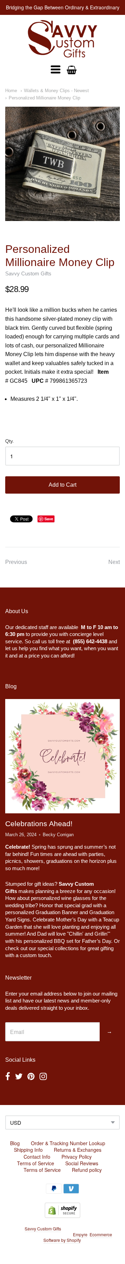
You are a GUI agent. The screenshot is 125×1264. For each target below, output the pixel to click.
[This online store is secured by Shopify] (62, 1216)
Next (114, 562)
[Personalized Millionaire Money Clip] (62, 164)
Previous (16, 562)
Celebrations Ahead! (39, 824)
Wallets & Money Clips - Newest (56, 90)
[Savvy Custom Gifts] (62, 39)
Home (11, 90)
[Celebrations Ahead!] (62, 756)
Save (48, 518)
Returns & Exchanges (77, 1149)
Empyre (80, 1234)
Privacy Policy (76, 1156)
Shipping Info (28, 1149)
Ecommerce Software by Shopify (77, 1237)
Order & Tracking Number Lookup (68, 1143)
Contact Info (37, 1156)
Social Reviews (81, 1163)
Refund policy (87, 1169)
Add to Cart (62, 485)
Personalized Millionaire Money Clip (44, 97)
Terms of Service (35, 1163)
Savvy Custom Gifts (28, 273)
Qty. (9, 441)
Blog (15, 1143)
